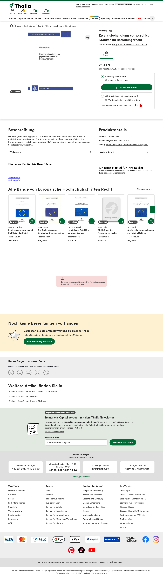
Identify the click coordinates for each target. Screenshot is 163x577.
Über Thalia (13, 485)
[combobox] (102, 76)
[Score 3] (28, 372)
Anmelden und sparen (123, 442)
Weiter (152, 18)
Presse (11, 498)
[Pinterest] (71, 550)
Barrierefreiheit (15, 515)
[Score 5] (46, 372)
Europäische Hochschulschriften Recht (129, 44)
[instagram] (156, 539)
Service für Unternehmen (57, 515)
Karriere (12, 494)
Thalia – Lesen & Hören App (132, 494)
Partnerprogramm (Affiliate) (133, 515)
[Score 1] (11, 372)
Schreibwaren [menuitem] (118, 18)
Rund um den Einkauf (93, 485)
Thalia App (125, 490)
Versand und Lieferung (93, 498)
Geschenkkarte (127, 507)
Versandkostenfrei (126, 68)
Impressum (13, 519)
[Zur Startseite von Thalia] (21, 5)
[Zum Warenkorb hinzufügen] (32, 221)
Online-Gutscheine (91, 503)
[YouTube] (92, 550)
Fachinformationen (16, 503)
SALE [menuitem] (138, 18)
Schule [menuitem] (38, 18)
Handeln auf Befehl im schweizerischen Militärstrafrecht (81, 218)
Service (49, 485)
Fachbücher (29, 26)
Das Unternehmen (16, 490)
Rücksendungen (53, 503)
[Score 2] (20, 372)
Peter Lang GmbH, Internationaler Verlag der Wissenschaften (128, 144)
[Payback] (112, 539)
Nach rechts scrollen (152, 209)
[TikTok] (81, 550)
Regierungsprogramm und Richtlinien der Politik (22, 218)
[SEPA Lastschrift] (39, 539)
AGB (10, 523)
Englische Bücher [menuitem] (25, 18)
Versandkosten (101, 573)
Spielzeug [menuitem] (105, 18)
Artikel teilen (87, 37)
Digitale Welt (126, 519)
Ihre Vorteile (126, 485)
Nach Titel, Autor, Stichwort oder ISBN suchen (95, 4)
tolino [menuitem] (73, 18)
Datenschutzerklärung (93, 519)
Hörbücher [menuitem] (83, 18)
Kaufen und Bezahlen (92, 494)
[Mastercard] (22, 539)
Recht (40, 26)
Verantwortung (15, 511)
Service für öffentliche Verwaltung (61, 519)
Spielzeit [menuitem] (94, 18)
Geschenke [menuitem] (148, 18)
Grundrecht (70, 26)
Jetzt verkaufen (14, 178)
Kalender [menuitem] (130, 18)
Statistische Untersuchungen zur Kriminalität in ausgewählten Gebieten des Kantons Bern (141, 218)
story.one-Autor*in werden (132, 503)
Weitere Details (107, 151)
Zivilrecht (42, 401)
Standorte (12, 507)
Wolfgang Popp (105, 30)
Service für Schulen (54, 507)
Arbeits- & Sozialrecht (47, 391)
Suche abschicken (83, 7)
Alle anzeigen (143, 189)
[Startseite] (11, 25)
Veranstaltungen (127, 523)
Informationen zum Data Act (95, 523)
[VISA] (8, 539)
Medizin (34, 396)
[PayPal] (92, 539)
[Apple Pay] (75, 539)
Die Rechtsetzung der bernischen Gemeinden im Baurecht (51, 218)
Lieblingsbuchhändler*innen (133, 498)
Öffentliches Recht (54, 26)
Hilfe (48, 490)
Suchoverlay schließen (123, 4)
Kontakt (49, 494)
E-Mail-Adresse (52, 437)
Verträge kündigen (91, 515)
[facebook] (145, 539)
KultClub (124, 527)
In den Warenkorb (128, 87)
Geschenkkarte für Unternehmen (135, 511)
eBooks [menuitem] (66, 18)
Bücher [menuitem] (12, 18)
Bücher (18, 26)
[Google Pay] (58, 539)
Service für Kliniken (54, 523)
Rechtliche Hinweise (54, 431)
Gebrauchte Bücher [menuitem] (52, 18)
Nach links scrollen (10, 209)
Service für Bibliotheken (56, 511)
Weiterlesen (15, 151)
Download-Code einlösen (94, 507)
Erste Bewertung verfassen (39, 341)
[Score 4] (37, 372)
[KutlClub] (131, 539)
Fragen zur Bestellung (93, 490)
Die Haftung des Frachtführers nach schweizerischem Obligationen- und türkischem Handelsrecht (111, 218)
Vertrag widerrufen (82, 476)
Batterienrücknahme (55, 498)
